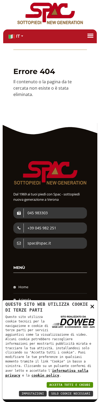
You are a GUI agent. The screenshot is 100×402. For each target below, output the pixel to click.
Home (23, 287)
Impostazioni (33, 393)
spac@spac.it (38, 243)
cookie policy (45, 375)
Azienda (24, 299)
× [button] (92, 306)
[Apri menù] (90, 35)
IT (17, 36)
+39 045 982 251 (41, 227)
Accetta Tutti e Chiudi (69, 385)
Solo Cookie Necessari (70, 393)
